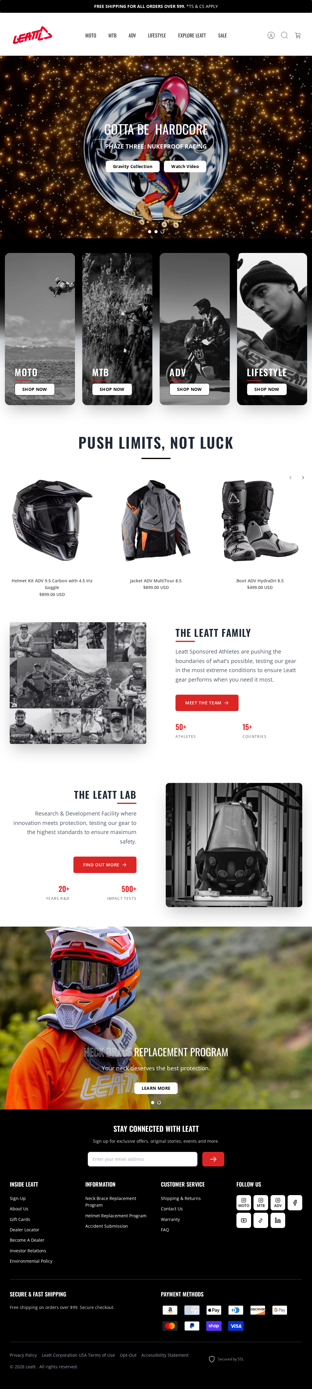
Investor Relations (28, 1251)
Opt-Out (128, 1355)
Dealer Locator (24, 1230)
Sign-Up (18, 1198)
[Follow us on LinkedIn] (278, 1220)
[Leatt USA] (31, 35)
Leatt (31, 1367)
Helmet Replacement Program (116, 1216)
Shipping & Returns (181, 1198)
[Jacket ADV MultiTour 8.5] (156, 521)
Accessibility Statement (165, 1355)
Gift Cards (20, 1219)
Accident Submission (106, 1226)
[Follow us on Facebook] (295, 1202)
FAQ (165, 1230)
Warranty (170, 1219)
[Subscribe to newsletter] (213, 1159)
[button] (150, 232)
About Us (19, 1209)
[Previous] (290, 477)
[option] (156, 147)
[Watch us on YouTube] (243, 1220)
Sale (222, 35)
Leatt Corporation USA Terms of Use (78, 1355)
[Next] (303, 477)
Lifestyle (157, 35)
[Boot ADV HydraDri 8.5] (260, 521)
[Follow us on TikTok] (261, 1220)
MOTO (90, 35)
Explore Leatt (192, 35)
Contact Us (172, 1209)
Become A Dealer (27, 1240)
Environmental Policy (31, 1261)
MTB (112, 35)
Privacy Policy (23, 1355)
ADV (132, 35)
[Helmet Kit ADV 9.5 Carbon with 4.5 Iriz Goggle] (52, 521)
